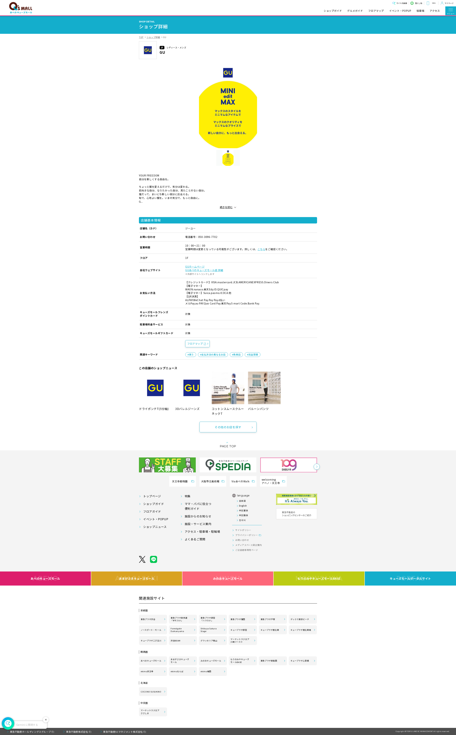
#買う (191, 354)
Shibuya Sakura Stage (209, 630)
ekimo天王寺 (147, 671)
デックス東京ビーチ (300, 619)
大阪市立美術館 (210, 481)
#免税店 (236, 354)
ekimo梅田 (206, 671)
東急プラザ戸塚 (268, 619)
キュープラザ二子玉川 (151, 640)
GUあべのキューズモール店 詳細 (204, 270)
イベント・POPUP (400, 10)
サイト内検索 (401, 3)
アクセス (435, 10)
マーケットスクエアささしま (150, 712)
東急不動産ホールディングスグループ (30, 731)
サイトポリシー (243, 529)
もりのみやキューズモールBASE (319, 578)
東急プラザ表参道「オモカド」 (179, 619)
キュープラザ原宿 (238, 629)
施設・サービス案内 (198, 524)
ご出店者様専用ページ (246, 549)
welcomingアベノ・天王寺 (271, 481)
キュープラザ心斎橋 (300, 660)
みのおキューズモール (227, 578)
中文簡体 (243, 515)
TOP (141, 37)
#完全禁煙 (252, 354)
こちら (261, 249)
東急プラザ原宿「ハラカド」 (208, 619)
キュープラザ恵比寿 (270, 629)
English (243, 505)
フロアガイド (152, 511)
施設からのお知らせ (198, 516)
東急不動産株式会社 (77, 731)
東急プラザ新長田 (269, 660)
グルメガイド (355, 10)
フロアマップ (376, 10)
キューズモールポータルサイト (410, 578)
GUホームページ (194, 266)
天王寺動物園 (180, 481)
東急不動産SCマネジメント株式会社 (123, 731)
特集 (188, 496)
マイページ (449, 3)
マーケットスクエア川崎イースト (239, 640)
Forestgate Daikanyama (177, 630)
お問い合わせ (242, 539)
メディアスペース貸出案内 (248, 544)
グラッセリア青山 (209, 640)
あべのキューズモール (45, 578)
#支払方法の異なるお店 (213, 354)
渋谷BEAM (175, 640)
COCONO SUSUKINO (151, 691)
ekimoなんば (177, 671)
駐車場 (420, 10)
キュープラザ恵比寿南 (301, 629)
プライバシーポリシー (246, 534)
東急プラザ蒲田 (237, 619)
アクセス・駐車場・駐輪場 (202, 531)
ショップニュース (155, 527)
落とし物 (418, 3)
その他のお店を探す (228, 427)
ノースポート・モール (151, 629)
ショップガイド (333, 10)
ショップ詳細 (153, 37)
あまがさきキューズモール (136, 578)
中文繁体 (243, 510)
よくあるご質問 (195, 539)
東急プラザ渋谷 (148, 619)
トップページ (152, 496)
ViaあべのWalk (240, 481)
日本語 (242, 500)
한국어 (242, 519)
